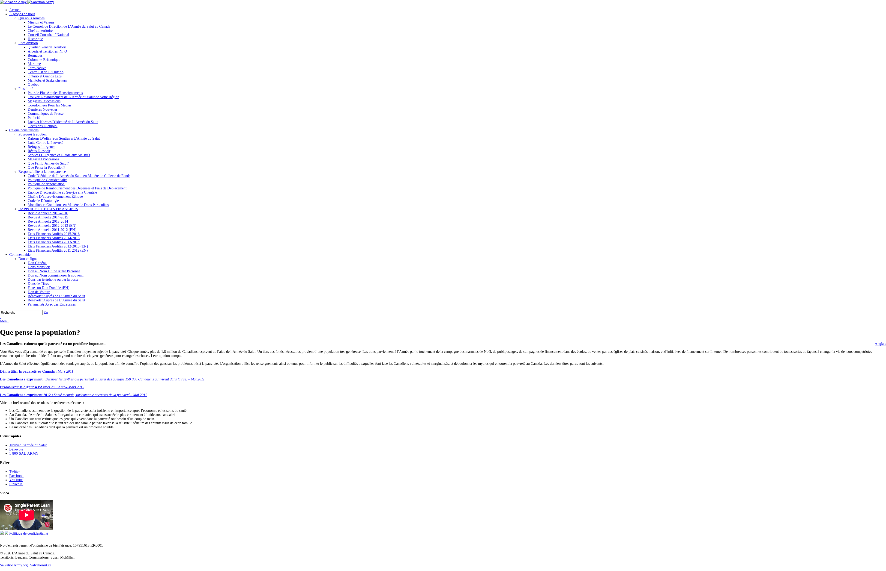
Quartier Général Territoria (47, 47)
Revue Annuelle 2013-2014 (48, 221)
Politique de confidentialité (28, 533)
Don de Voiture (39, 292)
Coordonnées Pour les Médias (49, 105)
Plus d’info (26, 89)
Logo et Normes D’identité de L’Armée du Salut (63, 122)
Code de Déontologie (43, 201)
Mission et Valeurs (41, 22)
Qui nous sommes (31, 18)
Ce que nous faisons (24, 130)
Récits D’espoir (39, 151)
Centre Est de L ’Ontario (45, 72)
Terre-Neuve (37, 68)
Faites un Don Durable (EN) (48, 288)
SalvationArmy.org (14, 565)
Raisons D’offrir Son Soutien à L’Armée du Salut (64, 138)
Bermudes (35, 55)
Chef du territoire (40, 30)
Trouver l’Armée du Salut (28, 445)
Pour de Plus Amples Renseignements (55, 93)
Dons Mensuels (39, 267)
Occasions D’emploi (42, 126)
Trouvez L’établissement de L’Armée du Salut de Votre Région (73, 97)
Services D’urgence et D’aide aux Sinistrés (59, 155)
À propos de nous (22, 14)
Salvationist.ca (40, 565)
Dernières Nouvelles (42, 109)
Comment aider (20, 254)
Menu (4, 321)
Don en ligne (27, 259)
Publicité (34, 118)
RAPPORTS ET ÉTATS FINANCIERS (48, 209)
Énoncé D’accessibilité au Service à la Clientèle (62, 192)
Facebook (16, 476)
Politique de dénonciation (46, 184)
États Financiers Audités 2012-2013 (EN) (58, 246)
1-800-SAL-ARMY (24, 453)
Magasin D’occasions (43, 159)
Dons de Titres (38, 284)
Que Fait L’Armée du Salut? (48, 163)
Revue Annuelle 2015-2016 (48, 213)
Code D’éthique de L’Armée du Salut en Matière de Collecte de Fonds (79, 176)
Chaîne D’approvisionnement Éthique (55, 196)
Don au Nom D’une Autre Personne (54, 271)
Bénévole (16, 449)
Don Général (37, 263)
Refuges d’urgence (41, 147)
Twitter (14, 472)
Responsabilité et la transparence (42, 172)
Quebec (33, 84)
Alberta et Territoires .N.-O (47, 51)
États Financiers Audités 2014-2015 (54, 238)
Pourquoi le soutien (32, 134)
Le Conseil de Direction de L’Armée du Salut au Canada (69, 26)
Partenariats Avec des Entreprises (52, 304)
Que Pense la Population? (46, 167)
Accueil (15, 10)
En (46, 312)
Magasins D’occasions (44, 101)
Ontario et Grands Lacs (45, 76)
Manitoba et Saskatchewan (47, 80)
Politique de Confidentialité (47, 180)
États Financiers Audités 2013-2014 (54, 242)
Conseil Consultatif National (48, 35)
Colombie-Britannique (44, 60)
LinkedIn (16, 484)
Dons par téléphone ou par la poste (53, 279)
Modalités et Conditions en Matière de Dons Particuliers (68, 205)
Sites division (28, 43)
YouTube (16, 480)
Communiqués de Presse (45, 113)
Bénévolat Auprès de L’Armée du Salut (56, 296)
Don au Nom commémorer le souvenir (56, 275)
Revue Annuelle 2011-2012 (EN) (52, 230)
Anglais (880, 344)
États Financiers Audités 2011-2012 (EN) (58, 250)
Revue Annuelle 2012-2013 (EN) (52, 225)
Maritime (34, 64)
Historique (35, 39)
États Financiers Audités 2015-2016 (54, 234)
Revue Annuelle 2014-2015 (48, 217)
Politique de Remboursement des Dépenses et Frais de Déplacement (77, 188)
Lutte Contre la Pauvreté (45, 142)
